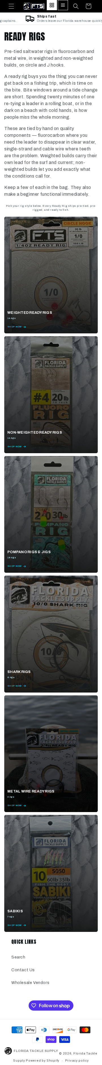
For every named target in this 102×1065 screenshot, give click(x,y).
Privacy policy (77, 1060)
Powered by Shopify (43, 1060)
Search (18, 957)
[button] (11, 6)
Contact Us (23, 970)
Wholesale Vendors (30, 983)
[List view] (63, 5)
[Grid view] (52, 5)
